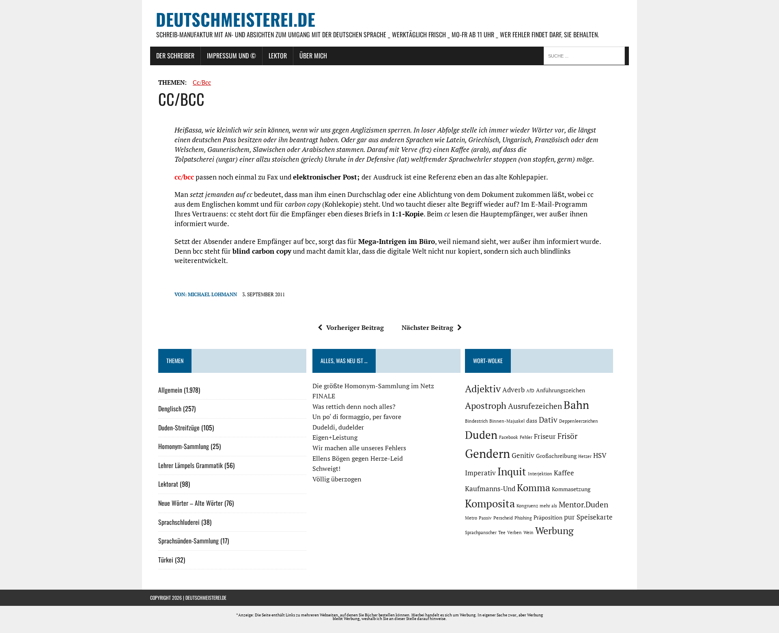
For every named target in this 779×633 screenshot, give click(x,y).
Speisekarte (595, 517)
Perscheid (503, 518)
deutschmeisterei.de (205, 597)
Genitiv (523, 455)
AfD (530, 390)
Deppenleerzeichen (578, 421)
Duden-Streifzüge (179, 427)
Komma (533, 487)
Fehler (526, 437)
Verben (514, 532)
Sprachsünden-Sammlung (188, 540)
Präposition (548, 517)
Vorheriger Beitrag (355, 327)
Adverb (513, 389)
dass (531, 420)
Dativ (548, 420)
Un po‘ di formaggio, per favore (356, 416)
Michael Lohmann (212, 294)
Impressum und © (231, 55)
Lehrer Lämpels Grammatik (190, 465)
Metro (471, 518)
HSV (600, 455)
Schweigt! (326, 468)
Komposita (490, 503)
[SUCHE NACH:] (586, 55)
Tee (502, 532)
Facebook (508, 437)
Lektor (278, 55)
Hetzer (585, 456)
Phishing (523, 518)
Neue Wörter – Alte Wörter (190, 503)
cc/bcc (202, 82)
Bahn (576, 405)
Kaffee (564, 472)
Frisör (567, 436)
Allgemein (170, 390)
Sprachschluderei (179, 522)
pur (569, 517)
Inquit (511, 471)
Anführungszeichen (560, 390)
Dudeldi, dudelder (338, 427)
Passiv (485, 518)
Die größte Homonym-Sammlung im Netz (373, 385)
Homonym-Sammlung (183, 446)
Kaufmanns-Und (490, 488)
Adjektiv (483, 388)
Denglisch (169, 408)
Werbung (554, 530)
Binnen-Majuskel (507, 421)
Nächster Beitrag (427, 327)
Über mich (313, 55)
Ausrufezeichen (535, 406)
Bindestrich (476, 421)
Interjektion (540, 474)
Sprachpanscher (481, 532)
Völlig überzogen (337, 479)
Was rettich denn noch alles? (354, 406)
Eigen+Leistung (334, 437)
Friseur (545, 436)
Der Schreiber (175, 55)
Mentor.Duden (583, 504)
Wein (528, 532)
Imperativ (480, 472)
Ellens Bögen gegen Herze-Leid (357, 458)
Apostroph (485, 405)
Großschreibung (556, 456)
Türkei (165, 560)
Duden (481, 435)
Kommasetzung (571, 489)
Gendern (487, 453)
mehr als (548, 506)
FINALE (323, 395)
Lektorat (168, 484)
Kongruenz (527, 506)
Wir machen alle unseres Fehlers (359, 447)
